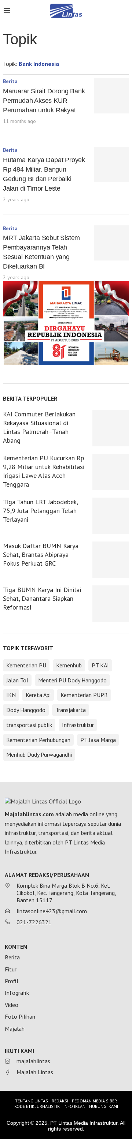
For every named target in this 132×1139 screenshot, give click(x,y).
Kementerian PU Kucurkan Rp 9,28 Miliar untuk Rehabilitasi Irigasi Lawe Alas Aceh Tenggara (43, 471)
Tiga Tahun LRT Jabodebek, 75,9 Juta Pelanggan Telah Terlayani (40, 511)
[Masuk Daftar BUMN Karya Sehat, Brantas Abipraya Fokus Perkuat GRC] (110, 560)
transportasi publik (29, 724)
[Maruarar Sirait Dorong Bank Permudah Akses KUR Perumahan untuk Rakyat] (111, 95)
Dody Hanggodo (25, 709)
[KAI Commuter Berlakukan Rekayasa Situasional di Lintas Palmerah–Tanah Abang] (110, 428)
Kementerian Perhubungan (38, 739)
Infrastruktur (78, 724)
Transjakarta (70, 709)
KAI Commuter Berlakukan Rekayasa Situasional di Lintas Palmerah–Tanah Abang (39, 427)
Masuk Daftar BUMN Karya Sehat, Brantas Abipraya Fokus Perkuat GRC (40, 554)
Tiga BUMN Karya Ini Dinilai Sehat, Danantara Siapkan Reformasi (42, 598)
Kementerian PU (26, 665)
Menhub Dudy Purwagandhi (39, 754)
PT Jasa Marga (98, 739)
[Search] (124, 11)
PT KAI (100, 665)
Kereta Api (38, 694)
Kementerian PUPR (84, 694)
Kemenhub (69, 665)
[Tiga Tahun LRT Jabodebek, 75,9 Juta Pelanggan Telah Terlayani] (110, 516)
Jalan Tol (17, 680)
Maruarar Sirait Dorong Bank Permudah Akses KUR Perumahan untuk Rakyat (44, 100)
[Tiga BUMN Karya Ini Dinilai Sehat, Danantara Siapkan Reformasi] (110, 603)
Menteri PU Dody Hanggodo (72, 680)
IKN (11, 694)
